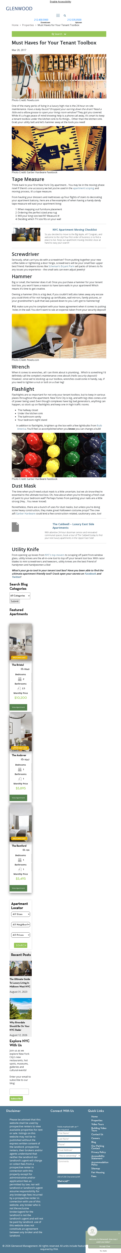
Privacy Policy (98, 1152)
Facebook (90, 573)
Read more (59, 236)
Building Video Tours (98, 1129)
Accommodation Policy (99, 1163)
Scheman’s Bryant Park (61, 266)
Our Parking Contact (97, 1147)
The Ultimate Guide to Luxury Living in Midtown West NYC (20, 983)
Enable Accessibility (60, 1)
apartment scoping (83, 188)
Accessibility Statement (97, 1157)
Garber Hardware (25, 513)
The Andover (19, 755)
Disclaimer (13, 1111)
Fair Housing (97, 1172)
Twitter (16, 577)
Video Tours (97, 1124)
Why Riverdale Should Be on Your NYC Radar (20, 1026)
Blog (93, 1142)
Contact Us (97, 1134)
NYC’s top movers (54, 555)
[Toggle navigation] (57, 15)
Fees (93, 1176)
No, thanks (103, 1251)
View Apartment (18, 707)
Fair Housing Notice (70, 1249)
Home (15, 25)
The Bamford (19, 846)
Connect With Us (62, 1111)
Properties (28, 25)
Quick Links (96, 1111)
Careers (95, 1138)
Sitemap (95, 1169)
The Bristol (18, 665)
